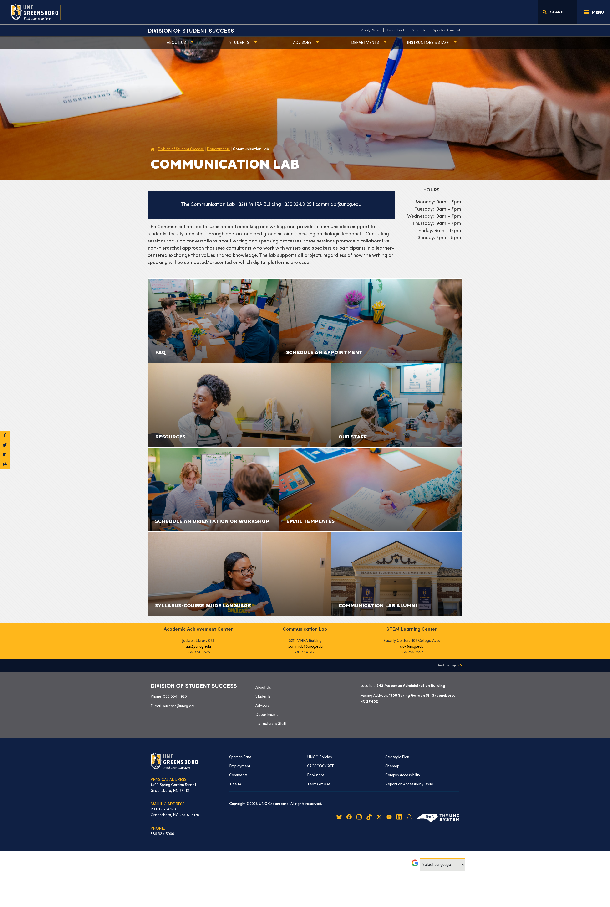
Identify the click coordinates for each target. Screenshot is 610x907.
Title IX (235, 784)
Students (239, 43)
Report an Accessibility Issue (409, 784)
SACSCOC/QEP (320, 766)
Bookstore (316, 775)
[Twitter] (5, 445)
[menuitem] (371, 30)
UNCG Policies (319, 757)
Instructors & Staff (428, 43)
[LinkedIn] (5, 454)
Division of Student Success (191, 31)
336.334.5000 (162, 834)
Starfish (418, 30)
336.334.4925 (175, 697)
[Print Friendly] (5, 464)
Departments (365, 43)
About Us (176, 43)
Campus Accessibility (402, 775)
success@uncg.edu (179, 706)
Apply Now (370, 30)
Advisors (302, 43)
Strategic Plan (397, 757)
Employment (239, 766)
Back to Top (446, 665)
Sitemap (392, 766)
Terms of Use (318, 784)
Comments (238, 775)
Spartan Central (446, 30)
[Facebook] (5, 435)
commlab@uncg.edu (338, 204)
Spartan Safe (240, 757)
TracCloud (395, 30)
